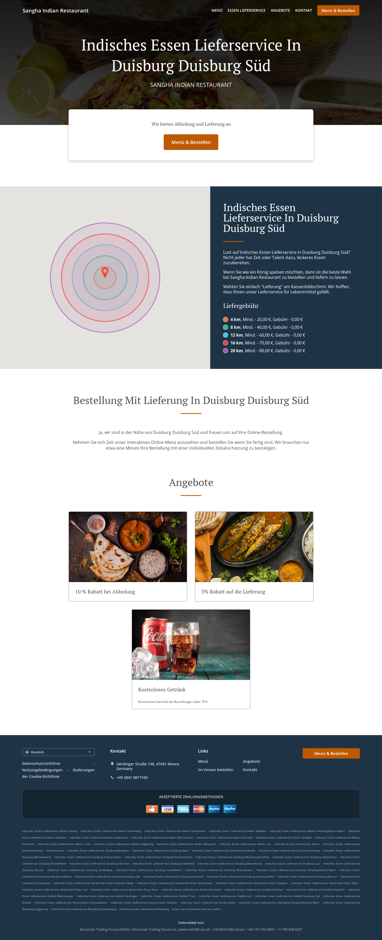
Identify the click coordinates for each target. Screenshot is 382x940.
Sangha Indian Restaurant (56, 10)
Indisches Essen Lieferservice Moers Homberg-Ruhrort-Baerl (307, 831)
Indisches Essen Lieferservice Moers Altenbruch (98, 837)
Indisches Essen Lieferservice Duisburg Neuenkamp (229, 863)
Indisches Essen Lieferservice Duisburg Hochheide (223, 850)
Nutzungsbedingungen (42, 769)
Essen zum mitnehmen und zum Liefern (196, 909)
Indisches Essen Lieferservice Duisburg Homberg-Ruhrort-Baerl (296, 870)
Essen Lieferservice (247, 10)
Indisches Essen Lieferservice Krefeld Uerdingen (107, 896)
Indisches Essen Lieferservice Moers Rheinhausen (162, 837)
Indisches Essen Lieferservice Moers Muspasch (186, 844)
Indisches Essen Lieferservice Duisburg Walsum (307, 876)
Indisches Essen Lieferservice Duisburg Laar (292, 863)
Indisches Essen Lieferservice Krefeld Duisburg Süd (287, 896)
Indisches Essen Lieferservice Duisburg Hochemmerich (158, 857)
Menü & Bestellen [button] (338, 10)
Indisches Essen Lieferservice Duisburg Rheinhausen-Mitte (232, 857)
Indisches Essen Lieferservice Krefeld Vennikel (254, 889)
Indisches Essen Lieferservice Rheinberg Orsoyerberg (83, 909)
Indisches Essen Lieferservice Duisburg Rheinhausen (219, 870)
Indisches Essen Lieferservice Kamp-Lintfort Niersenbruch (70, 902)
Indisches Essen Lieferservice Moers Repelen (237, 831)
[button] (128, 557)
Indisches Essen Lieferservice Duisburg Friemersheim (87, 857)
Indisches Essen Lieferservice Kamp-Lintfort (208, 902)
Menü (217, 10)
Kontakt (303, 10)
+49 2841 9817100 (132, 777)
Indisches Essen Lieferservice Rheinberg (144, 909)
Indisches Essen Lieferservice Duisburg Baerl (160, 850)
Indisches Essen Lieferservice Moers (297, 844)
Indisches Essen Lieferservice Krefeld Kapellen (315, 889)
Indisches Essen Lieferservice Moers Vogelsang (124, 844)
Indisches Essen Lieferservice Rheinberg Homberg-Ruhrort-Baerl (279, 902)
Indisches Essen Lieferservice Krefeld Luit (225, 896)
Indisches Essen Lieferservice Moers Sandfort (284, 837)
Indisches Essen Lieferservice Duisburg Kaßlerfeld (163, 863)
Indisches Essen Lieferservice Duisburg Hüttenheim (304, 857)
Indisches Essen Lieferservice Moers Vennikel (224, 837)
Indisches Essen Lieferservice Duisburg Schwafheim (149, 870)
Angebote (280, 10)
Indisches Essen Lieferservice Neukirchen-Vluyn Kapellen (251, 883)
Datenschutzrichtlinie (41, 763)
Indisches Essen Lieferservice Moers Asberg (49, 831)
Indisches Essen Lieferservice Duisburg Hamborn (173, 876)
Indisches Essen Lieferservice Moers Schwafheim (175, 831)
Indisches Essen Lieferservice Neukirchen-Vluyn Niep (324, 883)
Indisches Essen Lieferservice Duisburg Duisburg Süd (107, 876)
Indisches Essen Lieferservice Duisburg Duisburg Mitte (241, 876)
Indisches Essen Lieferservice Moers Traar (64, 844)
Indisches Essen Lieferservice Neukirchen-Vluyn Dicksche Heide (93, 883)
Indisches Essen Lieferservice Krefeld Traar (168, 896)
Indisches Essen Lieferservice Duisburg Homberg (289, 850)
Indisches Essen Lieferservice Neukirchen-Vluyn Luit (55, 889)
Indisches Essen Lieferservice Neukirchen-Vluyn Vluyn (124, 889)
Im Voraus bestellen (215, 769)
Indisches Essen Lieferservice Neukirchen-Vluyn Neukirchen (174, 883)
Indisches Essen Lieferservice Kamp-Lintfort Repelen (144, 902)
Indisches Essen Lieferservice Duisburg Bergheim (98, 850)
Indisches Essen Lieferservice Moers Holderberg (111, 831)
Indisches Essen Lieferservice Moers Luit (245, 844)
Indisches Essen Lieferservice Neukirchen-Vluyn (191, 889)
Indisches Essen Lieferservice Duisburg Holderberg (80, 870)
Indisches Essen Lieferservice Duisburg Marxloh (99, 863)
